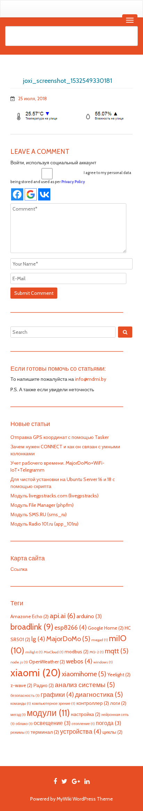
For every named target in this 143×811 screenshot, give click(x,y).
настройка (85, 714)
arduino (89, 616)
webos (79, 661)
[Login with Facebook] (17, 194)
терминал (45, 732)
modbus (77, 651)
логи (118, 703)
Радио (43, 685)
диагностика (99, 694)
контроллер (92, 703)
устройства (80, 731)
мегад (18, 714)
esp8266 (70, 627)
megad (99, 640)
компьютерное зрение (53, 703)
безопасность (25, 695)
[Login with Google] (31, 194)
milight (34, 652)
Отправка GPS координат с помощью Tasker (59, 437)
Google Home (106, 628)
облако (24, 724)
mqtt (116, 651)
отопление (83, 724)
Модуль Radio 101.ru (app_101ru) (44, 524)
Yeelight (119, 674)
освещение (52, 722)
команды (20, 703)
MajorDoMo (68, 639)
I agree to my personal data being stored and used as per (70, 177)
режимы (20, 732)
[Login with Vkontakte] (44, 194)
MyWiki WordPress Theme (85, 799)
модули (48, 713)
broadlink (31, 627)
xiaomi (35, 673)
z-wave (21, 685)
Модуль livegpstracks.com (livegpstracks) (54, 496)
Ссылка (18, 569)
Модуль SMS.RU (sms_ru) (38, 514)
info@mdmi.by (90, 379)
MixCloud (54, 652)
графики (57, 694)
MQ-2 (97, 652)
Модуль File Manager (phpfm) (42, 505)
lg (38, 639)
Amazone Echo (29, 616)
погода (108, 722)
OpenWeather (47, 661)
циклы (112, 732)
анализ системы (85, 684)
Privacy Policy (73, 181)
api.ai (62, 615)
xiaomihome (84, 674)
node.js (19, 662)
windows (103, 662)
